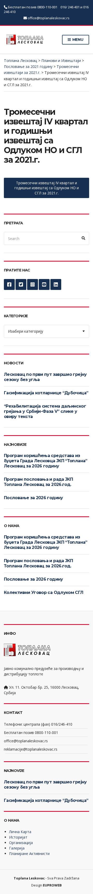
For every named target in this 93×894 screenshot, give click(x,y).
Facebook (9, 284)
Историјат (18, 837)
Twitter (21, 284)
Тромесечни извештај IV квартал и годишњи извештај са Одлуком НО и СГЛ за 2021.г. (46, 187)
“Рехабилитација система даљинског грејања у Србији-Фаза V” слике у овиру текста (45, 411)
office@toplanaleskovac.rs (48, 18)
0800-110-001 (47, 7)
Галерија (17, 848)
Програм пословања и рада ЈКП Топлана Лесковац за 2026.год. (38, 482)
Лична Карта (20, 831)
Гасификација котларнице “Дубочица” (46, 392)
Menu (77, 39)
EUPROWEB (52, 885)
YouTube (44, 284)
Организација (21, 842)
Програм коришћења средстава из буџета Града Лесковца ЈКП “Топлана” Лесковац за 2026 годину (45, 460)
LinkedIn (55, 284)
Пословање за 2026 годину (33, 497)
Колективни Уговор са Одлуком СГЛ (43, 592)
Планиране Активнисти (29, 853)
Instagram (32, 284)
